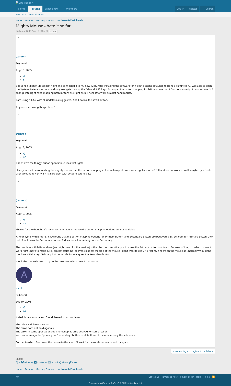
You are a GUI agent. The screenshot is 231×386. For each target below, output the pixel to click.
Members (71, 8)
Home (21, 8)
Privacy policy (187, 376)
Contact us (153, 376)
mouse (53, 31)
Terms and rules (170, 376)
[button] (61, 9)
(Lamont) (23, 30)
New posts (21, 14)
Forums (35, 8)
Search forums (36, 14)
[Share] (24, 76)
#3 (24, 223)
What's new (51, 8)
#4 (24, 311)
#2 (24, 156)
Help (198, 376)
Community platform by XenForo (115, 383)
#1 (24, 79)
